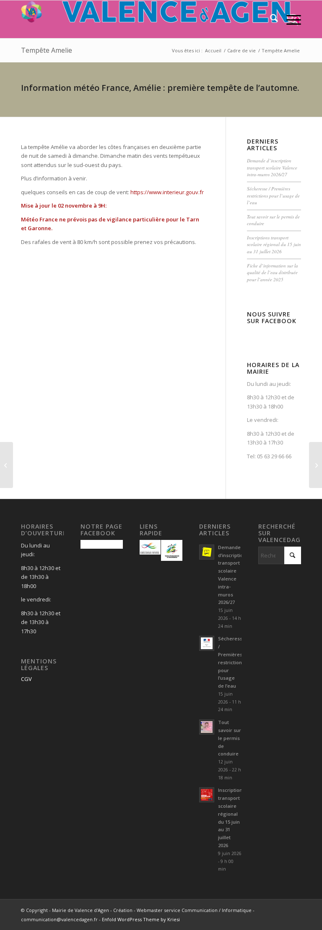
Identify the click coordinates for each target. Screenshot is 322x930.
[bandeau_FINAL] (161, 19)
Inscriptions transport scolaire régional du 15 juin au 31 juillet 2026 (274, 244)
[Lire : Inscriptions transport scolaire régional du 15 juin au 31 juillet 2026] (206, 794)
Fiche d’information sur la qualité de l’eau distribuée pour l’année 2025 (272, 272)
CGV (26, 679)
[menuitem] (270, 19)
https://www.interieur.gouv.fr (167, 192)
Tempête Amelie (46, 50)
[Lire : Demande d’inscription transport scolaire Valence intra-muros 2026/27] (206, 552)
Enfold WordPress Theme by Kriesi (141, 919)
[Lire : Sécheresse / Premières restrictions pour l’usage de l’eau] (206, 643)
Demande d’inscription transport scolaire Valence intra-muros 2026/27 (272, 167)
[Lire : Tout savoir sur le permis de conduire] (206, 727)
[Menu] (289, 19)
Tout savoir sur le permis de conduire (229, 738)
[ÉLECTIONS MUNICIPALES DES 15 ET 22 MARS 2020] (6, 465)
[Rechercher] (270, 19)
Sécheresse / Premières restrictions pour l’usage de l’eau (273, 195)
